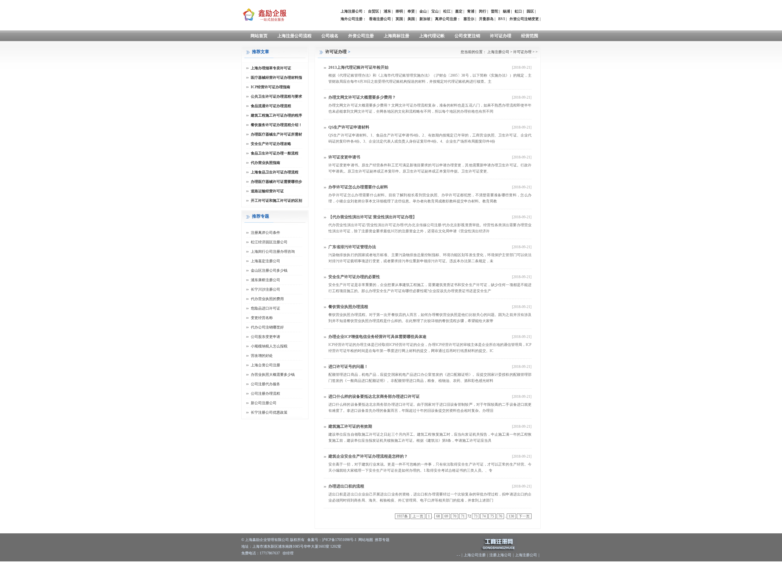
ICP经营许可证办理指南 (270, 87)
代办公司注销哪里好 (267, 327)
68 (438, 516)
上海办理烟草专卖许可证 (271, 68)
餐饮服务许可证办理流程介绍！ (276, 125)
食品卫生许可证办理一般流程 (274, 153)
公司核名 (329, 36)
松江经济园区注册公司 (269, 242)
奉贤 (411, 11)
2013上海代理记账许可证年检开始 (358, 67)
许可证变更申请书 (344, 157)
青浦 (470, 11)
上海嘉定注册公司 (265, 261)
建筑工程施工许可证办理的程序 (276, 115)
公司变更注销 (467, 36)
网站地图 (365, 540)
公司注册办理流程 (265, 393)
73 (475, 516)
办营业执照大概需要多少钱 (273, 374)
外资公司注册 (361, 36)
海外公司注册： (353, 19)
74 (484, 516)
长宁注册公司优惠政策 (269, 412)
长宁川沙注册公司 (265, 289)
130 (511, 516)
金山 (423, 11)
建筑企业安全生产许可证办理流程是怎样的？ (368, 456)
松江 (447, 11)
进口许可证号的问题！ (348, 366)
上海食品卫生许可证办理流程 (274, 172)
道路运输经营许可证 (267, 191)
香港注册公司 (380, 19)
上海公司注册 (475, 555)
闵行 (482, 11)
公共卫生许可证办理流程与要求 (276, 96)
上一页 (417, 516)
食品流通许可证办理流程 (271, 106)
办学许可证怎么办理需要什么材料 (358, 187)
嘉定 (458, 11)
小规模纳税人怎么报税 (269, 346)
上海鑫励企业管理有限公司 (267, 540)
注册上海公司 (500, 555)
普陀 (494, 11)
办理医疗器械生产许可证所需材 (276, 134)
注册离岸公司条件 (265, 232)
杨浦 (506, 11)
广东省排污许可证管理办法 (352, 247)
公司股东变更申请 (265, 337)
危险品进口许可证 (265, 308)
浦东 (387, 11)
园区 (530, 11)
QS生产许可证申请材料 (348, 127)
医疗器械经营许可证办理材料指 (276, 77)
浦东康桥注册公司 (265, 280)
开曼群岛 (486, 19)
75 (492, 516)
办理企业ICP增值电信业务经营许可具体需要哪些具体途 (377, 336)
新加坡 (424, 19)
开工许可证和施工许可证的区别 (276, 200)
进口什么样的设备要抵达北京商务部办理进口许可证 (374, 396)
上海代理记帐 (432, 36)
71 (463, 516)
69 (446, 516)
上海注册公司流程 (294, 36)
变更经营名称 (262, 318)
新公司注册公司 (263, 403)
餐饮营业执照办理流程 (348, 306)
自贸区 (373, 11)
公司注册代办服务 (265, 384)
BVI (501, 19)
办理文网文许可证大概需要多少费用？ (362, 97)
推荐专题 (382, 540)
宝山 (435, 11)
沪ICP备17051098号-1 (339, 540)
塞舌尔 (468, 19)
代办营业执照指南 (265, 163)
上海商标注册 (396, 36)
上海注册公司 (498, 52)
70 (454, 516)
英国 (399, 19)
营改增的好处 (262, 356)
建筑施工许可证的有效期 (350, 426)
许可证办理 (500, 36)
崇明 (399, 11)
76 (500, 516)
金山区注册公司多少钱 (269, 270)
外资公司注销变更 (524, 19)
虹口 (518, 11)
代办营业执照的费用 (267, 299)
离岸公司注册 (446, 19)
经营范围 (529, 36)
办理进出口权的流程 (346, 486)
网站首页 (259, 36)
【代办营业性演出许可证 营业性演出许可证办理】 (372, 217)
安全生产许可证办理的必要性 (354, 276)
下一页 (524, 516)
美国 (411, 19)
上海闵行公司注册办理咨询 (273, 251)
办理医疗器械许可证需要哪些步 (276, 182)
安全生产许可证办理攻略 (271, 144)
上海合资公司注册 (265, 365)
